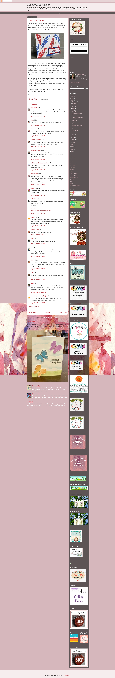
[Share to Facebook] (46, 99)
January (74, 142)
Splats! (71, 183)
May (73, 135)
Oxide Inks (72, 179)
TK (31, 247)
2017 (72, 146)
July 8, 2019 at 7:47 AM (38, 170)
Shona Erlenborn (36, 139)
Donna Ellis (34, 173)
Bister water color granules (75, 163)
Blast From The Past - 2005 (77, 125)
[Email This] (42, 99)
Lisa (32, 260)
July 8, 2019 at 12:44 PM (38, 184)
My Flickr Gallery (56, 13)
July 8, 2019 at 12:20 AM (38, 136)
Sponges (73, 123)
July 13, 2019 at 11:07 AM (38, 269)
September (74, 106)
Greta (32, 272)
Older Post (63, 312)
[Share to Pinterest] (47, 99)
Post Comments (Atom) (51, 317)
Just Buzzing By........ (76, 132)
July (73, 110)
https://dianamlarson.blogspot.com (41, 210)
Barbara (33, 129)
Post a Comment (34, 306)
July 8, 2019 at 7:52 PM (38, 213)
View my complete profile (75, 82)
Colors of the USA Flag (76, 128)
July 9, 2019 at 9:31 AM (38, 226)
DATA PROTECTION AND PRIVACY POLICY (42, 13)
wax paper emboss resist (75, 185)
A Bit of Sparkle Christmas (77, 113)
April (73, 137)
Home (29, 13)
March (73, 139)
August (73, 108)
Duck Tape (72, 169)
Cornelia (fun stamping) (38, 296)
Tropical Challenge (75, 130)
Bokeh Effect (72, 165)
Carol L (33, 217)
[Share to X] (44, 99)
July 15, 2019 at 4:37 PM (38, 303)
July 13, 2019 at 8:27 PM (38, 279)
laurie (32, 238)
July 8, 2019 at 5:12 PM (38, 195)
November (74, 103)
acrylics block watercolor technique (76, 159)
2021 (72, 96)
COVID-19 (30, 402)
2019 (72, 100)
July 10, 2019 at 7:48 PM (38, 256)
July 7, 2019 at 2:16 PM (38, 116)
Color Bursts (72, 167)
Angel (73, 122)
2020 (72, 98)
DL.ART (33, 209)
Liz (32, 120)
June (73, 134)
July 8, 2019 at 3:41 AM (38, 146)
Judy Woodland (36, 150)
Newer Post (32, 312)
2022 (72, 95)
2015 (72, 149)
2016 (72, 148)
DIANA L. (33, 199)
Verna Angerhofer (80, 74)
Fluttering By (31, 321)
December (74, 101)
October (74, 105)
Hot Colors (74, 111)
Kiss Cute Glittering (73, 175)
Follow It (79, 51)
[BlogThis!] (43, 99)
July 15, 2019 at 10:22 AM (38, 292)
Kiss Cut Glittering (73, 173)
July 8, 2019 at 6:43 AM (38, 159)
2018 (72, 144)
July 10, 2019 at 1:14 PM (38, 243)
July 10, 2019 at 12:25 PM (38, 234)
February (74, 140)
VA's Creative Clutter (38, 5)
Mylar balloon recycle (74, 177)
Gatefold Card (74, 127)
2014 (72, 151)
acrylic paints (72, 157)
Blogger (67, 675)
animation (72, 161)
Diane (32, 283)
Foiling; (71, 171)
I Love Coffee (36, 394)
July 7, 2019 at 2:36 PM (38, 125)
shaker (71, 181)
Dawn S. (33, 188)
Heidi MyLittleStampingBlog (39, 163)
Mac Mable (34, 107)
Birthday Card (74, 120)
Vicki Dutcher (35, 229)
